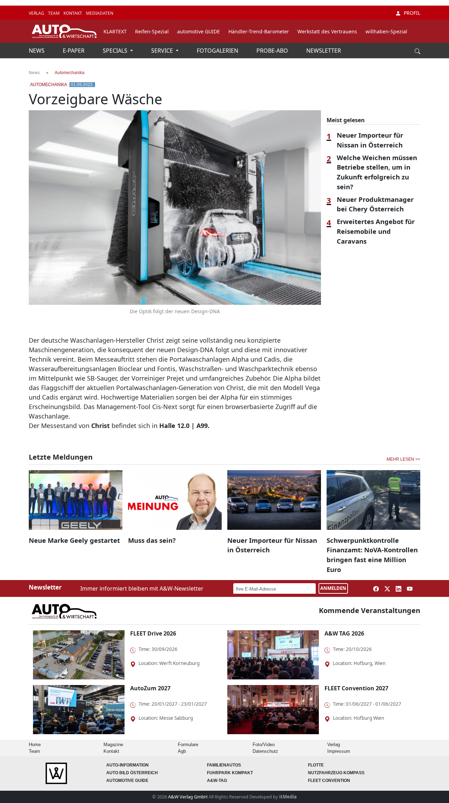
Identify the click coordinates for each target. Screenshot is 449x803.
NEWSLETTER (323, 50)
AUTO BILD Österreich (132, 772)
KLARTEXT (115, 31)
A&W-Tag (217, 780)
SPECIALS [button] (116, 50)
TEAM (54, 13)
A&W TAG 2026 (344, 633)
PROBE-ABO (272, 50)
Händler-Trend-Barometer (258, 31)
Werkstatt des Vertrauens (327, 31)
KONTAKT (73, 13)
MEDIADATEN (99, 13)
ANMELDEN (333, 588)
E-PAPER (74, 50)
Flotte (316, 765)
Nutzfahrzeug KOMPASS (336, 772)
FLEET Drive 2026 (153, 633)
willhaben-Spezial (386, 31)
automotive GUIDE (198, 31)
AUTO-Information (127, 765)
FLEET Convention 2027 (356, 688)
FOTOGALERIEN (218, 50)
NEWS (37, 50)
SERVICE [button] (162, 50)
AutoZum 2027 (150, 688)
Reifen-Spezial (152, 31)
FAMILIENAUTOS (224, 765)
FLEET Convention (329, 780)
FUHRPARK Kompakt (230, 772)
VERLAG (37, 13)
